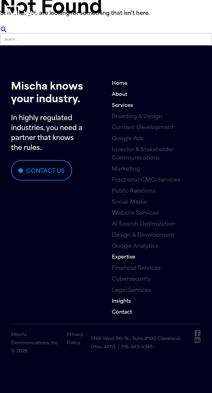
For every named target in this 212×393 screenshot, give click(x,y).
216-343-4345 (137, 346)
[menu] (12, 12)
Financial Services (136, 267)
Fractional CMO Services (146, 179)
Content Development (143, 127)
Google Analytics (135, 245)
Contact (122, 311)
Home (119, 83)
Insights (121, 300)
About (119, 94)
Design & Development (143, 234)
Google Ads (128, 138)
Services (122, 105)
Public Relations (133, 190)
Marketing (126, 168)
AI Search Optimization (144, 223)
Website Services (135, 212)
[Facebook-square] (197, 333)
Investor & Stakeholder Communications (143, 153)
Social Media (129, 201)
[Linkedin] (197, 340)
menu (30, 12)
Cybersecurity (131, 278)
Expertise (123, 256)
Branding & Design (137, 116)
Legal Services (131, 289)
